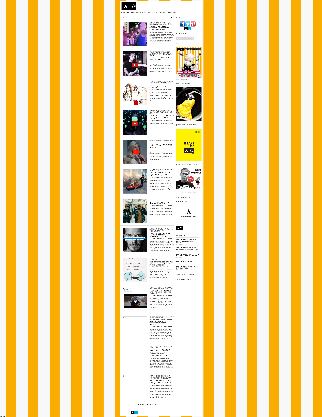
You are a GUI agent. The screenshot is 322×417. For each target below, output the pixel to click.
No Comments (169, 29)
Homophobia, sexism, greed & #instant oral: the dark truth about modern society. (162, 322)
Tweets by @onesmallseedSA (184, 279)
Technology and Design (160, 258)
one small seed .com (179, 229)
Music (157, 83)
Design (171, 257)
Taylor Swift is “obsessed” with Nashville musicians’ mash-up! (160, 292)
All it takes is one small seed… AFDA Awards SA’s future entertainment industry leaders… (160, 352)
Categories (162, 12)
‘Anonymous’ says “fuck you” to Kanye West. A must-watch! (162, 117)
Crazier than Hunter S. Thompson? (159, 87)
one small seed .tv (187, 229)
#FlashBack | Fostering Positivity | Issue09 (159, 203)
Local (158, 230)
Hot (162, 141)
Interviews (170, 53)
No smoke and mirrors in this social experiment (160, 27)
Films (156, 24)
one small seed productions (150, 412)
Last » (156, 404)
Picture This (157, 412)
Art (150, 51)
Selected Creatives (154, 378)
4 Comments (169, 326)
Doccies (157, 23)
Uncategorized (153, 259)
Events (158, 141)
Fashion (152, 230)
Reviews (152, 317)
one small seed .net (195, 229)
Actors (151, 140)
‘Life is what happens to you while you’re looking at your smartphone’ (161, 263)
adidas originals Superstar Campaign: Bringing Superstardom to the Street (161, 235)
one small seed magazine (126, 412)
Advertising (157, 228)
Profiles (154, 12)
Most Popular (156, 112)
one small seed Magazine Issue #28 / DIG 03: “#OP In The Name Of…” (161, 382)
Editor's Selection (161, 53)
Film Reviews (166, 346)
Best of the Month (154, 22)
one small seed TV (136, 12)
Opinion (170, 24)
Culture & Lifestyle (155, 52)
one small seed (172, 12)
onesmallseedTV (163, 24)
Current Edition (165, 52)
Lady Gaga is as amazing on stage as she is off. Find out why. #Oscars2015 (161, 145)
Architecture (164, 375)
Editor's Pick (163, 23)
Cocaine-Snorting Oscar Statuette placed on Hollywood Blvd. (160, 174)
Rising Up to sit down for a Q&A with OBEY (161, 58)
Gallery (146, 12)
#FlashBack (152, 199)
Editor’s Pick (125, 12)
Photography (166, 199)
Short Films (157, 231)
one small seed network (187, 28)
